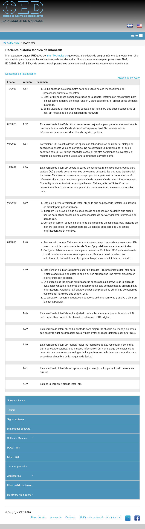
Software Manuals (17, 438)
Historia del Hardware (19, 485)
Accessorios (14, 475)
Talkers (11, 410)
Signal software (15, 419)
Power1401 (13, 447)
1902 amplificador (17, 466)
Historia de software (128, 77)
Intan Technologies (57, 55)
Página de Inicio (11, 42)
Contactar (70, 517)
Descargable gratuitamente (20, 73)
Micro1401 (13, 457)
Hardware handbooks (19, 494)
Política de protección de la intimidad (100, 517)
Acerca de (56, 517)
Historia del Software (18, 428)
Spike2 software (16, 400)
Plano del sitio (38, 517)
